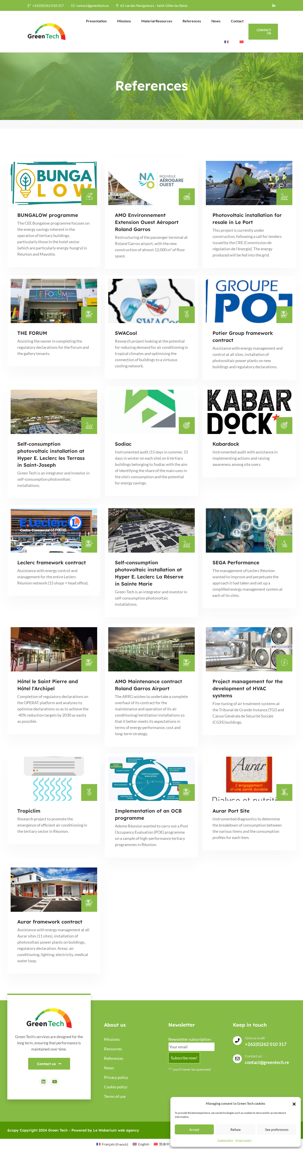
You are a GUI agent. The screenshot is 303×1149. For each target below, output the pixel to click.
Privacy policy (243, 1140)
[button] (294, 1103)
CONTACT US (264, 31)
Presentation (96, 21)
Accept (194, 1130)
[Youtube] (54, 1081)
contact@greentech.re (92, 6)
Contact (237, 21)
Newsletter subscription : (190, 1039)
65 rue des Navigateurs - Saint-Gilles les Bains (154, 6)
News (215, 21)
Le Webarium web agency (116, 1130)
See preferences (277, 1130)
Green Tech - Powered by (70, 1130)
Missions (124, 21)
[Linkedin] (43, 1081)
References (192, 21)
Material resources (156, 21)
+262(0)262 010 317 (48, 6)
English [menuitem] (143, 1144)
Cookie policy (225, 1140)
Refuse (235, 1130)
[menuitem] (226, 42)
